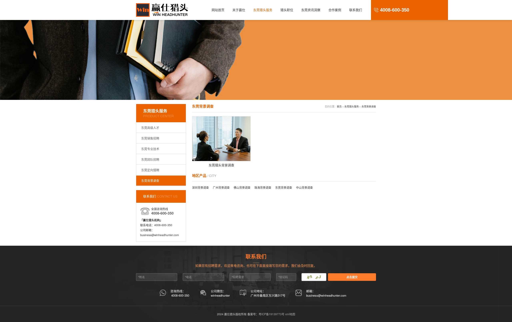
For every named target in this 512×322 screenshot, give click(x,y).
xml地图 (290, 314)
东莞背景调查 (150, 180)
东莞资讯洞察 (310, 10)
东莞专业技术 (150, 149)
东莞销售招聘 (150, 138)
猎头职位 (286, 10)
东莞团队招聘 (150, 159)
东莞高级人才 (150, 127)
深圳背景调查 (200, 187)
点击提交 (352, 277)
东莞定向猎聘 (150, 170)
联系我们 (355, 10)
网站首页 (218, 10)
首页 (339, 106)
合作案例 (334, 10)
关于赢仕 (238, 10)
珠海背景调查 (262, 187)
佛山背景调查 (242, 187)
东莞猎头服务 (262, 10)
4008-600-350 (180, 295)
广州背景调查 (221, 187)
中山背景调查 (304, 187)
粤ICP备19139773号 (271, 314)
